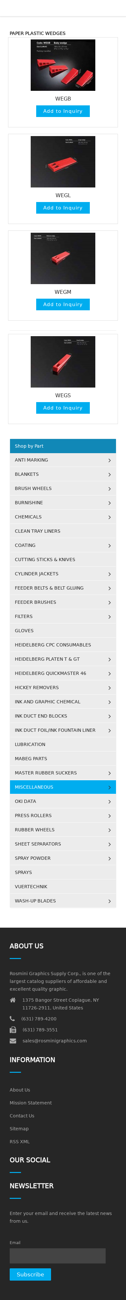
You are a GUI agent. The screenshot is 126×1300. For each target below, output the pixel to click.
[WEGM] (63, 258)
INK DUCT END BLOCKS (41, 716)
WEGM (63, 292)
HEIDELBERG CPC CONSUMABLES (53, 644)
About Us (20, 1089)
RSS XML (20, 1141)
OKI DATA (25, 801)
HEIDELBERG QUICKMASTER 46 (50, 673)
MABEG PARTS (31, 758)
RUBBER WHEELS (35, 829)
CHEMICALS (28, 516)
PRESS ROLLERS (33, 815)
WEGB (63, 99)
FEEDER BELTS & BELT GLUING (49, 588)
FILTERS (24, 616)
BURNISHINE (29, 502)
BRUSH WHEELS (33, 488)
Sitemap (19, 1128)
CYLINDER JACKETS (36, 573)
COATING (25, 545)
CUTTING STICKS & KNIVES (45, 559)
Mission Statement (31, 1102)
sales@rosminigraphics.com (55, 1040)
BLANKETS (27, 474)
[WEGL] (63, 161)
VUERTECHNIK (31, 886)
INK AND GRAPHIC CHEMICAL (47, 701)
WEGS (63, 395)
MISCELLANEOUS (34, 787)
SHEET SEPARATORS (38, 844)
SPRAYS (23, 872)
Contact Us (22, 1115)
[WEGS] (63, 362)
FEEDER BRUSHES (35, 602)
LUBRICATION (30, 744)
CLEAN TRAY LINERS (37, 531)
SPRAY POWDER (33, 858)
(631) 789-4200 (39, 1018)
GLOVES (24, 630)
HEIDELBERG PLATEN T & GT (47, 659)
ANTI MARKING (31, 460)
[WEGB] (63, 65)
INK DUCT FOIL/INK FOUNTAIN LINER (55, 730)
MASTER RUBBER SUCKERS (46, 772)
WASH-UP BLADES (35, 900)
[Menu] (36, 8)
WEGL (63, 195)
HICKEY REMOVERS (37, 687)
